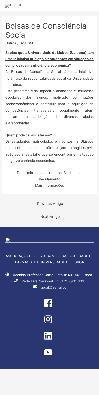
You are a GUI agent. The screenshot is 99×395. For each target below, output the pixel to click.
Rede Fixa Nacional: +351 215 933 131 (53, 281)
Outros (10, 43)
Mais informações (49, 185)
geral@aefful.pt (53, 287)
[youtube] (49, 355)
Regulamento (49, 179)
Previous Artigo (50, 203)
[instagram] (49, 322)
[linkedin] (49, 339)
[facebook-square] (49, 306)
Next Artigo (50, 216)
